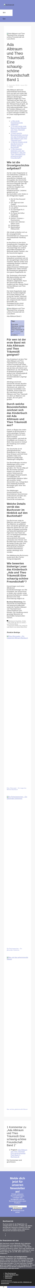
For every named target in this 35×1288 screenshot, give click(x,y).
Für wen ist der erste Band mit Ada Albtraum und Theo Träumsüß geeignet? (18, 128)
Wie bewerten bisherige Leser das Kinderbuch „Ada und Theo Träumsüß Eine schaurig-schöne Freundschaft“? (18, 153)
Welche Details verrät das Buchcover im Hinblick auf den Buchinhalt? (19, 144)
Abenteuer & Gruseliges (14, 621)
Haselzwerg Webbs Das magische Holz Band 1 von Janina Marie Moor (17, 626)
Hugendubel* (15, 333)
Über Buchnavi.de (10, 1273)
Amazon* (17, 331)
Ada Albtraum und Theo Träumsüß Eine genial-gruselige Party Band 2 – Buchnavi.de (19, 1153)
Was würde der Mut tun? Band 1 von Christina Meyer (16, 623)
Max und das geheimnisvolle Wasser (17, 1109)
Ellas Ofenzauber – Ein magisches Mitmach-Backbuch (16, 788)
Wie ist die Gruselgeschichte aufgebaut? (17, 122)
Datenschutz (9, 1276)
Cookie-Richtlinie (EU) (11, 1275)
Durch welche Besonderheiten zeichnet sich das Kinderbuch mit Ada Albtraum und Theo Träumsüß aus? (19, 136)
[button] (4, 19)
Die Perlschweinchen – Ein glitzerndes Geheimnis (14, 949)
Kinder (24, 621)
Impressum (8, 1278)
